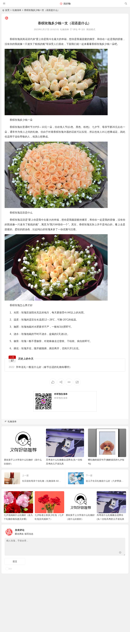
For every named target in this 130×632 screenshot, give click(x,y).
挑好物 (67, 3)
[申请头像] (122, 531)
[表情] (120, 553)
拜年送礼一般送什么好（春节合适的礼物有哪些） (40, 367)
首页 (7, 10)
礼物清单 (16, 10)
